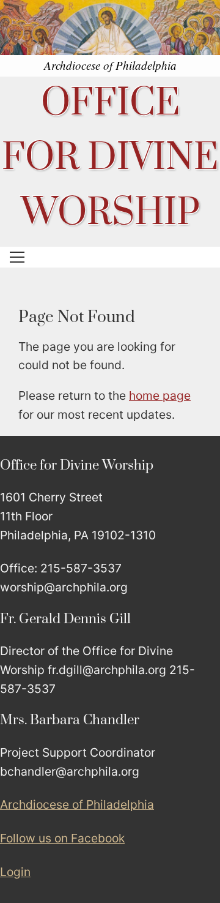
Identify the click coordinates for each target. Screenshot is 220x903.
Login (15, 871)
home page (160, 395)
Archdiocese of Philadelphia (77, 804)
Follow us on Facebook (62, 838)
